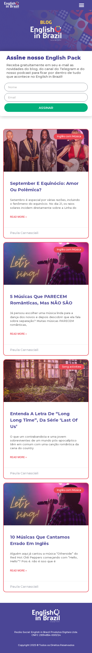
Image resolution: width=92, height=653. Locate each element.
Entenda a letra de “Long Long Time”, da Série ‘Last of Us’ (44, 420)
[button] (81, 5)
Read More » (18, 216)
